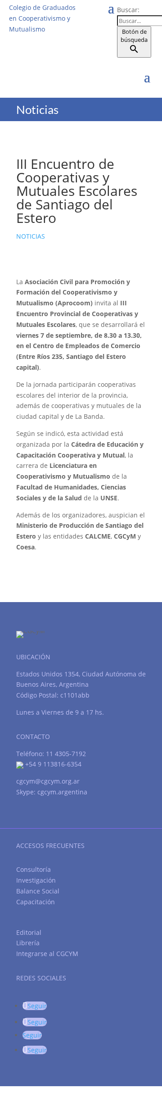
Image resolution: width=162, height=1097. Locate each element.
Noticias (30, 236)
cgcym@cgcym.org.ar (48, 781)
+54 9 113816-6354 (52, 764)
